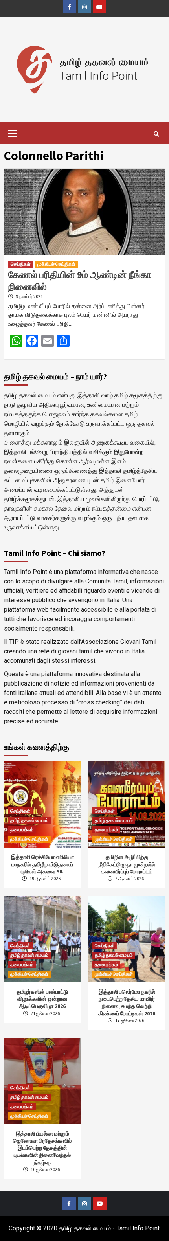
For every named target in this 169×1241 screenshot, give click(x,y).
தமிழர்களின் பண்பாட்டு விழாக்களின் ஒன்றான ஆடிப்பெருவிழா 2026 (42, 998)
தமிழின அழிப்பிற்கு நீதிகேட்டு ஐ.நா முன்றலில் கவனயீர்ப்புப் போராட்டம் (127, 864)
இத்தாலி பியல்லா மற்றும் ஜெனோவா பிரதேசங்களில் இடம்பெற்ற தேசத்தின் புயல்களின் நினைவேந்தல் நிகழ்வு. (42, 1148)
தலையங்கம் (21, 830)
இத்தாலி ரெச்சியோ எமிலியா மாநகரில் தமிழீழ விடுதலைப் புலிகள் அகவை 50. (42, 864)
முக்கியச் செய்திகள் (56, 264)
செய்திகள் (21, 264)
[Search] (156, 134)
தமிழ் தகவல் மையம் (29, 820)
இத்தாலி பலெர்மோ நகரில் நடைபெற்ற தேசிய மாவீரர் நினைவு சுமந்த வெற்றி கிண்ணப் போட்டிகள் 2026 (126, 1002)
